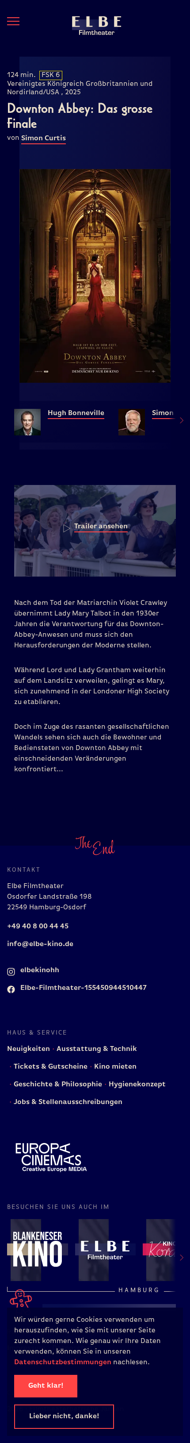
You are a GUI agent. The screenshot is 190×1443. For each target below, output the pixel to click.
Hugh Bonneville (76, 413)
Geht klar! (45, 1385)
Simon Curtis (43, 138)
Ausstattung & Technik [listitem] (96, 1049)
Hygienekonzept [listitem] (136, 1084)
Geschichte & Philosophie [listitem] (57, 1084)
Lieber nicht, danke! (64, 1416)
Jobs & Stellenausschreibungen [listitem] (67, 1102)
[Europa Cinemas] (51, 1157)
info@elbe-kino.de (40, 944)
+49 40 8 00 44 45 (37, 926)
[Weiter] (176, 422)
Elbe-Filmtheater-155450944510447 (83, 988)
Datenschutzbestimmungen (62, 1362)
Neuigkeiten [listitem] (28, 1049)
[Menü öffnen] (13, 21)
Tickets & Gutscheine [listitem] (49, 1066)
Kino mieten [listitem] (114, 1066)
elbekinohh (39, 970)
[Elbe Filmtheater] (89, 24)
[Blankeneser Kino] (37, 1249)
